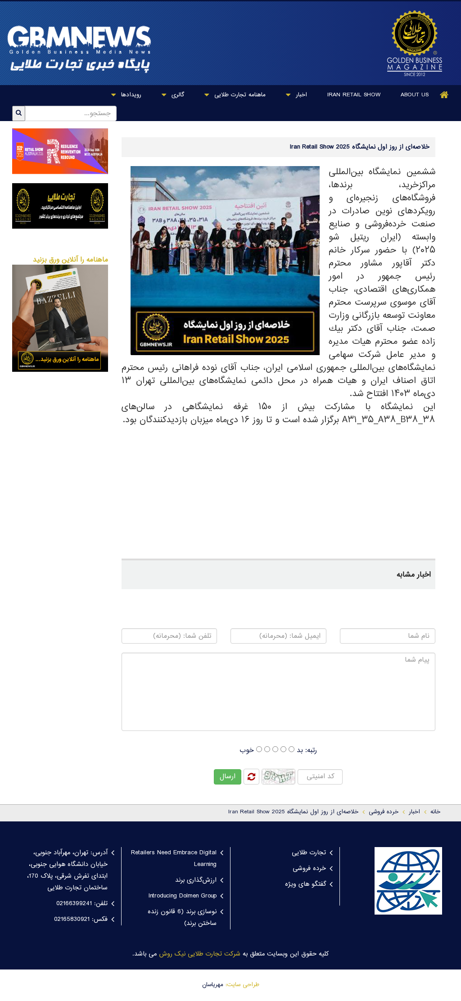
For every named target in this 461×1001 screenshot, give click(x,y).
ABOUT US (415, 95)
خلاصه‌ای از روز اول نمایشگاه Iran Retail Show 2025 (293, 812)
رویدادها (130, 95)
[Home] (444, 94)
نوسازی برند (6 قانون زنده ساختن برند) (182, 917)
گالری (176, 95)
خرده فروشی (309, 869)
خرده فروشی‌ (383, 812)
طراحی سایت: (242, 984)
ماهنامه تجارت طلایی (239, 95)
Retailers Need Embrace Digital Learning (174, 858)
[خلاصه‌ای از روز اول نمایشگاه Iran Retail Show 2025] (412, 43)
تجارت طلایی (309, 853)
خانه (435, 812)
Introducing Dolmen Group (183, 896)
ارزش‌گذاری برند (196, 880)
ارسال (227, 777)
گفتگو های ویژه (305, 884)
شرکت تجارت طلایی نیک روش (199, 954)
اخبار (300, 95)
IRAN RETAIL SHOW (353, 95)
